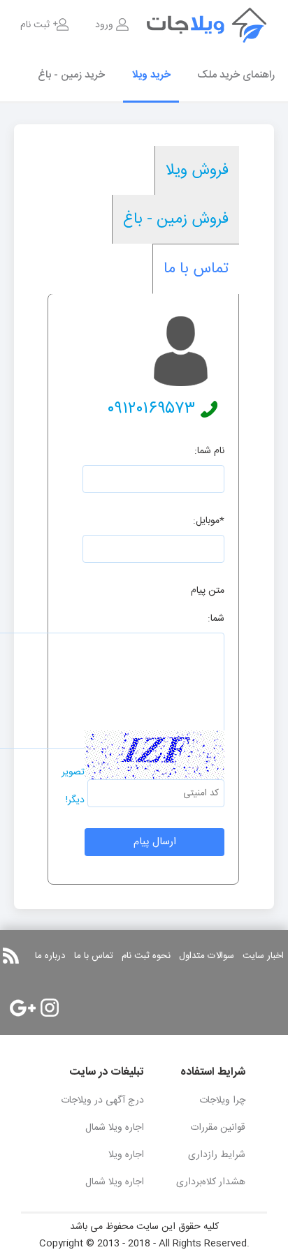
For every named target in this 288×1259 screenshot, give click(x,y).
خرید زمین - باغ (71, 75)
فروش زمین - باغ (176, 219)
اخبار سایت (263, 956)
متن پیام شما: (207, 604)
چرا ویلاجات (222, 1100)
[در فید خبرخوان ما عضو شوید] (11, 956)
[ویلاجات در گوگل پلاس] (23, 1008)
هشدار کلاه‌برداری (210, 1182)
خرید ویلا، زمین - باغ (217, 25)
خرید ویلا (151, 75)
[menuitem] (112, 25)
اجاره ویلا (126, 1155)
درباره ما (50, 956)
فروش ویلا (197, 170)
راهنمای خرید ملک (236, 75)
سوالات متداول (206, 956)
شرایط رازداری (216, 1155)
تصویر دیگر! (73, 786)
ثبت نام (35, 25)
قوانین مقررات (217, 1127)
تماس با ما (196, 268)
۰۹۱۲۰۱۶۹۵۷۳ (151, 409)
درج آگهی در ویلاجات (102, 1100)
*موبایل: (208, 521)
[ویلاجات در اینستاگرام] (50, 1008)
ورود (104, 25)
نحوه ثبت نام (146, 956)
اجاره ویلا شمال (114, 1127)
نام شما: (209, 451)
